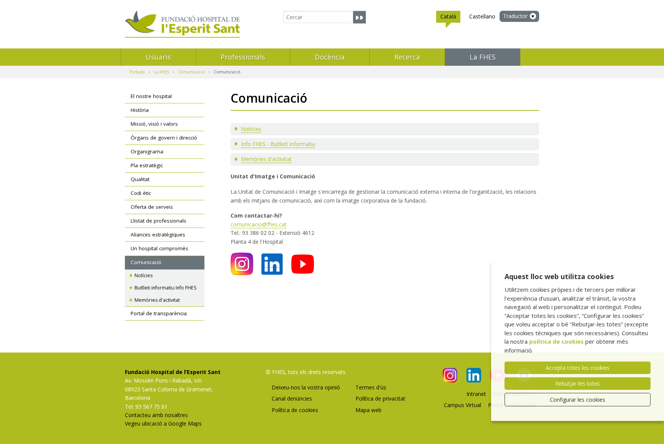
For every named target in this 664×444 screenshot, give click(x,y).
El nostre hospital (151, 96)
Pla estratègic (147, 165)
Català (448, 16)
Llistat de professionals (158, 220)
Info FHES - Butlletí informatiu (278, 144)
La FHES (483, 57)
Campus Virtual (462, 405)
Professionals (243, 57)
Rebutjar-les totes (577, 383)
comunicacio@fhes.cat (259, 224)
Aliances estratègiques (158, 234)
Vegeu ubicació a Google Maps (163, 423)
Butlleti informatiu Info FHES (165, 287)
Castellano (482, 16)
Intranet (476, 393)
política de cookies (556, 341)
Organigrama (147, 151)
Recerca (407, 57)
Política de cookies (295, 410)
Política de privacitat (380, 398)
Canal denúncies (292, 398)
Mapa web (368, 410)
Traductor (515, 16)
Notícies (251, 129)
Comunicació (191, 72)
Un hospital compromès (159, 248)
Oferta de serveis (152, 206)
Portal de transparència (159, 313)
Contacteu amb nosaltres (156, 415)
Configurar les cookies (577, 399)
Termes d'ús (370, 387)
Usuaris (158, 57)
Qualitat (140, 179)
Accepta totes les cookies (577, 367)
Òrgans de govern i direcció (164, 137)
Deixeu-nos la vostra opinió (306, 387)
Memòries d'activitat (266, 159)
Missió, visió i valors (154, 123)
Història (140, 109)
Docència (330, 57)
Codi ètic (141, 193)
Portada (137, 72)
